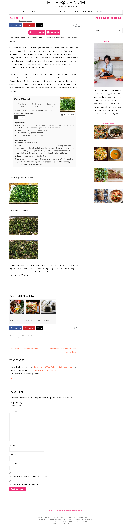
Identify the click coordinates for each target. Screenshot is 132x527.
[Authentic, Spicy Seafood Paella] (101, 138)
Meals (29, 335)
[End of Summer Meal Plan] (115, 202)
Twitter (60, 511)
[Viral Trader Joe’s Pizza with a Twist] (101, 181)
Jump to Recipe (37, 32)
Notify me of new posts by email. (24, 484)
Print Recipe (54, 32)
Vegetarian (34, 335)
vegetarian (28, 337)
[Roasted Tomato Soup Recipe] (115, 160)
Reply (12, 378)
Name (12, 445)
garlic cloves (22, 337)
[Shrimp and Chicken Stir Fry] (101, 160)
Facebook (52, 511)
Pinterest (67, 511)
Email (12, 454)
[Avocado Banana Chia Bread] (115, 181)
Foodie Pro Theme (80, 523)
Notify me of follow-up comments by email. (28, 476)
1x (16, 117)
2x (19, 117)
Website (13, 464)
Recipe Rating (15, 402)
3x (23, 117)
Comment (14, 411)
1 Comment (29, 21)
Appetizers (18, 335)
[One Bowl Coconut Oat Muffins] (101, 202)
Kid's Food (24, 335)
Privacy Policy (77, 511)
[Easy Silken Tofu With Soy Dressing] (115, 138)
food (17, 337)
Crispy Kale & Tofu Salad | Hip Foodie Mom (53, 367)
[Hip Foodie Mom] (66, 7)
